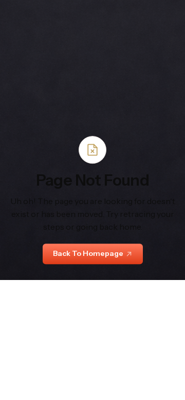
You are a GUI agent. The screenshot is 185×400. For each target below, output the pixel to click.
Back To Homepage (88, 253)
